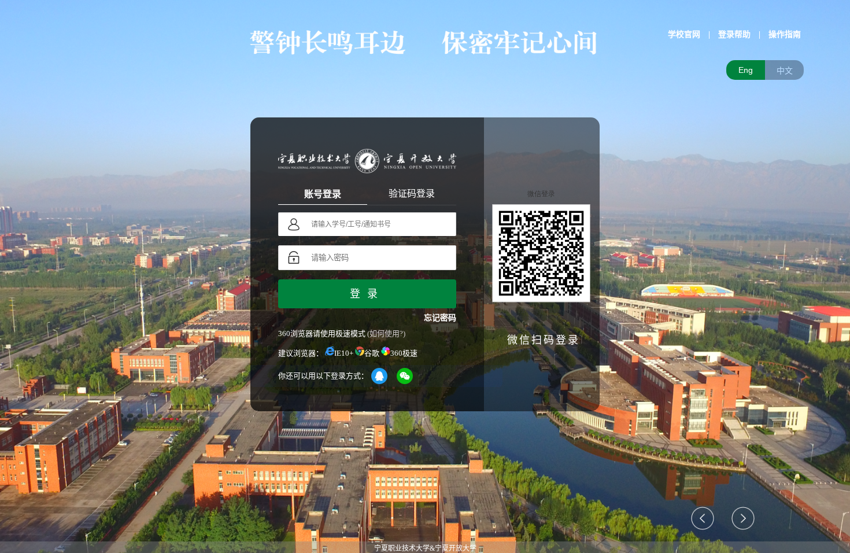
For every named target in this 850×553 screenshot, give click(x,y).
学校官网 (684, 34)
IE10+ (343, 353)
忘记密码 (440, 318)
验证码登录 (412, 193)
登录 (367, 294)
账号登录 (322, 193)
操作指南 (784, 34)
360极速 (403, 353)
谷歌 (371, 353)
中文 (785, 70)
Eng (745, 70)
